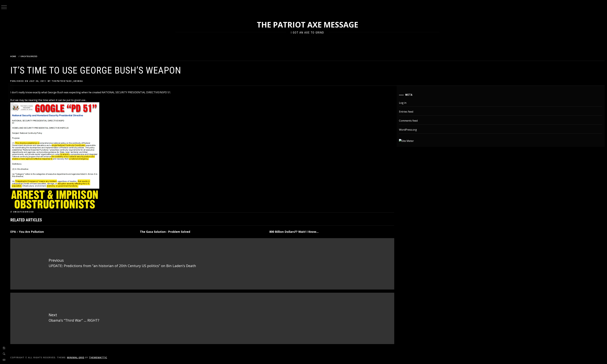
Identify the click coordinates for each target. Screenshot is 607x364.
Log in (402, 103)
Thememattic (98, 357)
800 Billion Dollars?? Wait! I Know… (294, 232)
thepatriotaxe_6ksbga (67, 81)
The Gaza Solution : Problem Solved (165, 232)
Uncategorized (23, 212)
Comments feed (408, 120)
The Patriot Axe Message (307, 24)
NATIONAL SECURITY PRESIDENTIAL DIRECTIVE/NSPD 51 (136, 92)
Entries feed (406, 111)
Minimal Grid (75, 357)
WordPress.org (408, 129)
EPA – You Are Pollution (27, 232)
